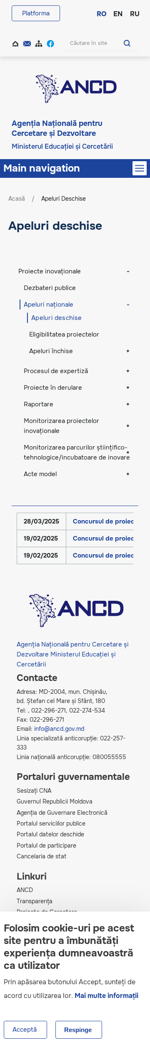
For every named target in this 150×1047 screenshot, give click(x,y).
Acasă (16, 42)
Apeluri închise (51, 351)
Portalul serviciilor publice (51, 823)
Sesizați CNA (34, 790)
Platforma (36, 13)
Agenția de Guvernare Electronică (62, 812)
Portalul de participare (46, 845)
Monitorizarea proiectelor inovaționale (61, 426)
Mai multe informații (106, 995)
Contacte (27, 42)
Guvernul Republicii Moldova (54, 801)
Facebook (51, 42)
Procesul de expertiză (56, 371)
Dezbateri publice (50, 288)
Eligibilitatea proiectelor (64, 334)
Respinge (78, 1029)
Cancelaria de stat (41, 856)
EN (117, 13)
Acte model (40, 474)
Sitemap (39, 42)
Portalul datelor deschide (50, 834)
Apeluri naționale (48, 304)
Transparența (34, 901)
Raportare (38, 404)
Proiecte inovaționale (49, 271)
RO (101, 13)
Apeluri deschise (56, 318)
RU (134, 13)
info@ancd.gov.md (59, 728)
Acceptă (24, 1029)
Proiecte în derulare (53, 387)
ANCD (25, 890)
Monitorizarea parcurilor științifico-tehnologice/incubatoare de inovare (77, 452)
